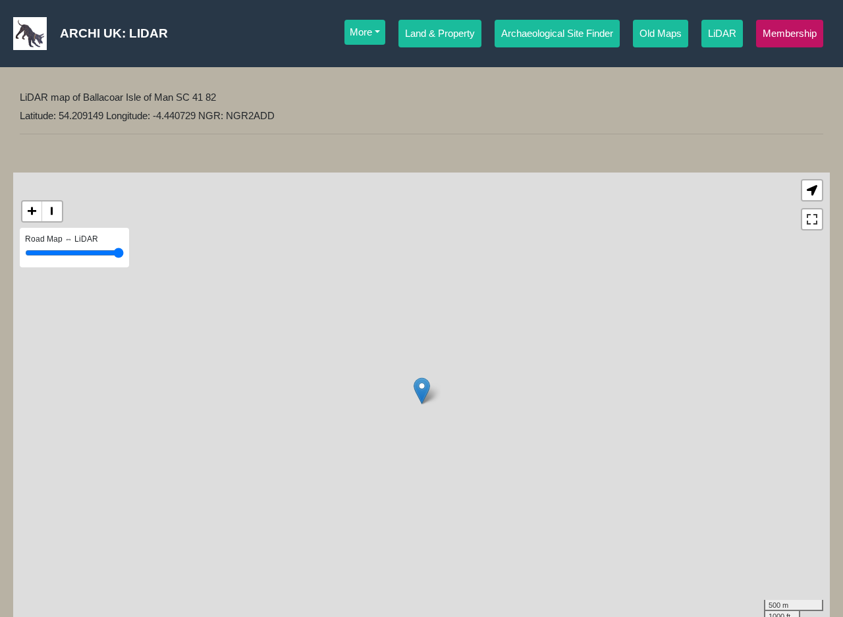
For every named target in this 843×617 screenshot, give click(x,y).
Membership (790, 33)
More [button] (361, 32)
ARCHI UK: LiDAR (114, 33)
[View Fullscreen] (812, 219)
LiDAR (722, 33)
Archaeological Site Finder (557, 33)
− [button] (51, 211)
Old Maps (660, 33)
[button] (812, 190)
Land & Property (440, 33)
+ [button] (32, 211)
